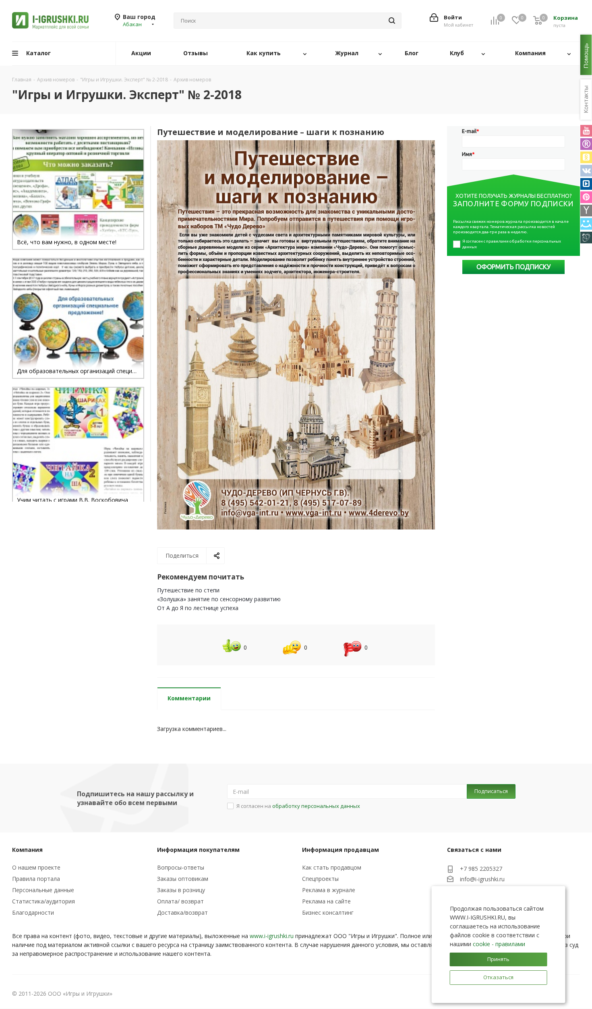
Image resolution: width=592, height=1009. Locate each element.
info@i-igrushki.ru (482, 879)
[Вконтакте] (586, 170)
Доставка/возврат (182, 912)
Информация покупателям (198, 849)
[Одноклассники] (586, 157)
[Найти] (392, 20)
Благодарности (33, 912)
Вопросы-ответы (180, 867)
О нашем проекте (36, 867)
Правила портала (36, 878)
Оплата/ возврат (180, 901)
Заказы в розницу (181, 890)
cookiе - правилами (499, 944)
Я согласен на (298, 806)
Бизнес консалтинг (328, 912)
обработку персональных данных (316, 806)
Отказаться (498, 977)
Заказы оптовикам (182, 878)
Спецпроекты (320, 878)
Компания (27, 849)
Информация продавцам (340, 849)
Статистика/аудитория (43, 901)
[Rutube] (586, 144)
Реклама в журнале (328, 890)
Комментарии (189, 698)
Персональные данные (43, 890)
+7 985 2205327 (481, 868)
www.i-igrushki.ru (272, 936)
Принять (498, 959)
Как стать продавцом (331, 867)
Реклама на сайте (326, 901)
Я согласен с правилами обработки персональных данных (512, 244)
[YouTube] (586, 131)
